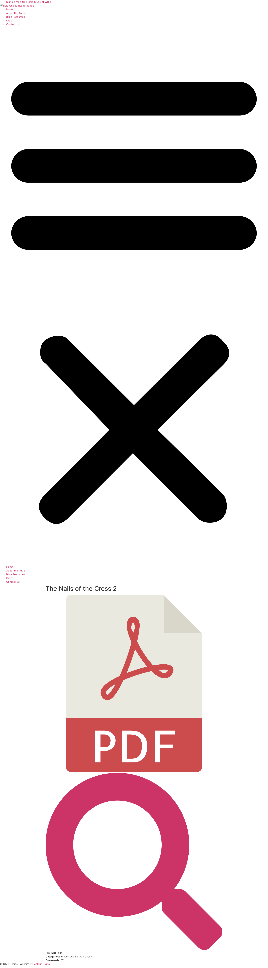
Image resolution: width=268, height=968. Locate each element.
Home (9, 9)
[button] (134, 295)
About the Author (16, 13)
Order (9, 20)
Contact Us (13, 24)
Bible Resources (15, 16)
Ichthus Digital (42, 964)
